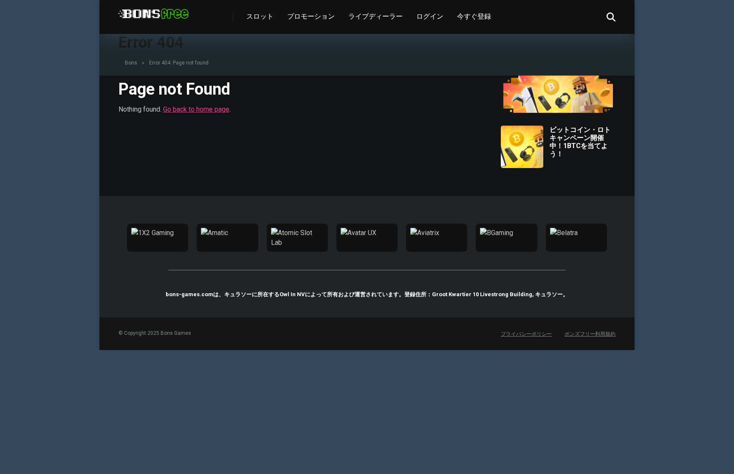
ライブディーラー (375, 16)
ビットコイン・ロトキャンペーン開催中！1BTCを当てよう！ (580, 142)
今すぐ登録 (474, 16)
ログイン (429, 16)
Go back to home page (196, 109)
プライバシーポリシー (526, 334)
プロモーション (311, 16)
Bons (131, 63)
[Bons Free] (154, 10)
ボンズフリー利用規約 (590, 334)
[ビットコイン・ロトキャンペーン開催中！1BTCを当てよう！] (522, 166)
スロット (260, 16)
